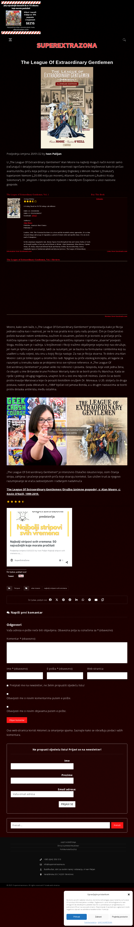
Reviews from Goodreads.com (116, 316)
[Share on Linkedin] (76, 599)
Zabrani (98, 917)
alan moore (35, 588)
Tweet (11, 576)
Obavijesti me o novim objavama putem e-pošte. (36, 711)
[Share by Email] (96, 599)
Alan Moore (28, 223)
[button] (128, 894)
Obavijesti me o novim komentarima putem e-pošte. (39, 698)
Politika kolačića (90, 922)
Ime (17, 668)
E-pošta (59, 668)
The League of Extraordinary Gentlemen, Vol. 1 (28, 194)
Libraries (99, 199)
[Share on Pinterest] (63, 599)
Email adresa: (67, 789)
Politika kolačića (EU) (68, 849)
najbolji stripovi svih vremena (55, 588)
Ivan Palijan (54, 154)
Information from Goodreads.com (19, 251)
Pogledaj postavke (120, 917)
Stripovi (17, 588)
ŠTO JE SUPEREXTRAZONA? (68, 846)
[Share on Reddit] (70, 599)
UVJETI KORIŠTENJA (105, 922)
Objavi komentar (16, 720)
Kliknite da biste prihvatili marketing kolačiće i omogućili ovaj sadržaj (67, 431)
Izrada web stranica (52, 885)
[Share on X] (57, 599)
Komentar (21, 638)
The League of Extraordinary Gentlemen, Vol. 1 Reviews (33, 259)
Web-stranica (95, 668)
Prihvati (76, 917)
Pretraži (117, 825)
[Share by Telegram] (89, 599)
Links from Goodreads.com (117, 251)
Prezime (67, 775)
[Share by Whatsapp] (83, 599)
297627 (34, 216)
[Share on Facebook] (50, 599)
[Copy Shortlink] (102, 599)
